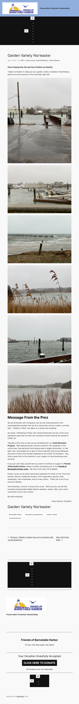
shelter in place (52, 514)
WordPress (20, 696)
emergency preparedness (34, 514)
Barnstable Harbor (15, 514)
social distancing (15, 518)
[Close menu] (32, 18)
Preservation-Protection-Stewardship (55, 8)
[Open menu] (26, 31)
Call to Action (30, 60)
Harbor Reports (54, 60)
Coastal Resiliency (42, 60)
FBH (22, 60)
